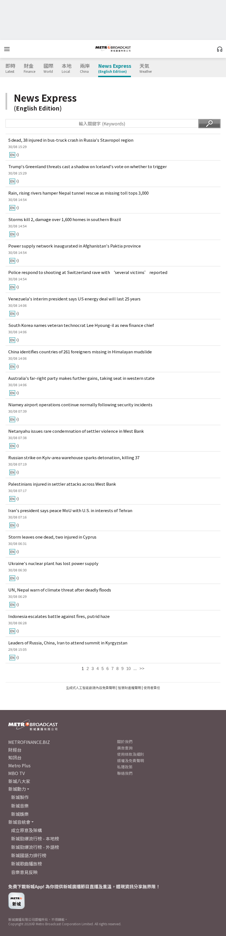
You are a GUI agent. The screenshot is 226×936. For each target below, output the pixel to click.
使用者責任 (152, 687)
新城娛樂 (20, 814)
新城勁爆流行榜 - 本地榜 (35, 838)
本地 (67, 68)
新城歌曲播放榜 (26, 863)
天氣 (145, 68)
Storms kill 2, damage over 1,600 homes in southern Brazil (64, 219)
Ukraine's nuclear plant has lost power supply (53, 563)
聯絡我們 (125, 773)
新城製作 (20, 797)
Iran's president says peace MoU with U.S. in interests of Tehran (70, 510)
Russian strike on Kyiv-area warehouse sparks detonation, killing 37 (73, 457)
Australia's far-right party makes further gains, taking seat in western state (81, 378)
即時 (10, 68)
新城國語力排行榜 (28, 855)
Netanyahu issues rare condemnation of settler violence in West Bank (76, 431)
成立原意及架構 (26, 830)
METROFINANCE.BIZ (29, 742)
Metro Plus (19, 765)
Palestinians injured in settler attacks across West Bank (62, 484)
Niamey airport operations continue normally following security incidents (80, 404)
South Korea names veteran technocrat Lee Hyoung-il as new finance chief (81, 325)
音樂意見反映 (24, 872)
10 (128, 668)
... (135, 668)
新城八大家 (19, 781)
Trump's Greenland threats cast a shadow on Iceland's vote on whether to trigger (87, 166)
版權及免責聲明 (130, 760)
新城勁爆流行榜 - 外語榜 (35, 847)
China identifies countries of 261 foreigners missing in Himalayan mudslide (80, 351)
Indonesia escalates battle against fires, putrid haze (59, 616)
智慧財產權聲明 (129, 687)
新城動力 (17, 789)
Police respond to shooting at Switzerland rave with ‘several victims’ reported (87, 272)
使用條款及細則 (130, 754)
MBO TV (16, 773)
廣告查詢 (125, 748)
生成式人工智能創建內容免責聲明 (90, 687)
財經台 (14, 749)
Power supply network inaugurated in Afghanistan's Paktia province (74, 246)
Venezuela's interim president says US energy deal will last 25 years (74, 299)
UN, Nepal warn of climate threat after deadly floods (59, 590)
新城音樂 (20, 805)
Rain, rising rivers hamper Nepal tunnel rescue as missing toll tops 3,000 (78, 193)
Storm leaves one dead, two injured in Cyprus (52, 537)
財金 (29, 68)
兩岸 (85, 68)
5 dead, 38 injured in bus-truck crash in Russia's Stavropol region (70, 140)
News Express (114, 68)
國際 (48, 68)
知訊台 (14, 757)
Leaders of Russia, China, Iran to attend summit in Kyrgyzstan (67, 642)
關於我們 (125, 741)
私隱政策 (125, 767)
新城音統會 (19, 822)
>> (141, 668)
